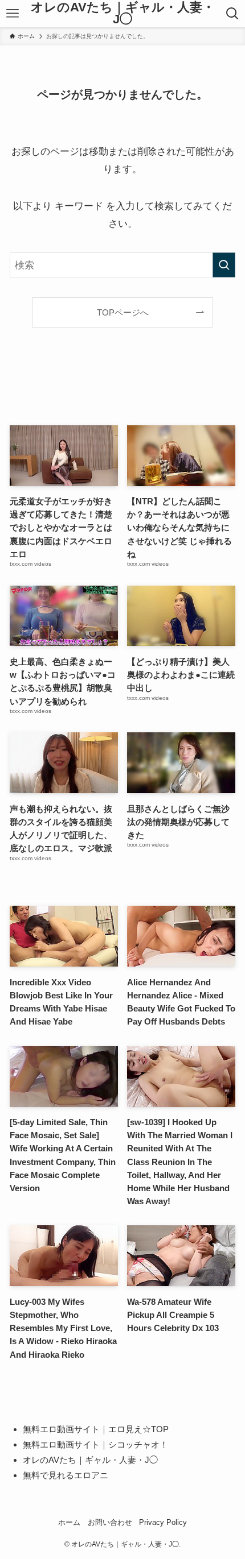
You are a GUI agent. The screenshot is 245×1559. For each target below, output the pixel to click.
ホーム (69, 1522)
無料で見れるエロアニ (65, 1475)
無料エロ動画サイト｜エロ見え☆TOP (96, 1429)
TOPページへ (123, 312)
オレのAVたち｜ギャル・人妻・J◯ (123, 14)
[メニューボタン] (12, 13)
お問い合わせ (110, 1522)
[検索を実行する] (224, 264)
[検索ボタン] (232, 13)
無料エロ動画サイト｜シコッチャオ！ (95, 1444)
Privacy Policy (163, 1522)
